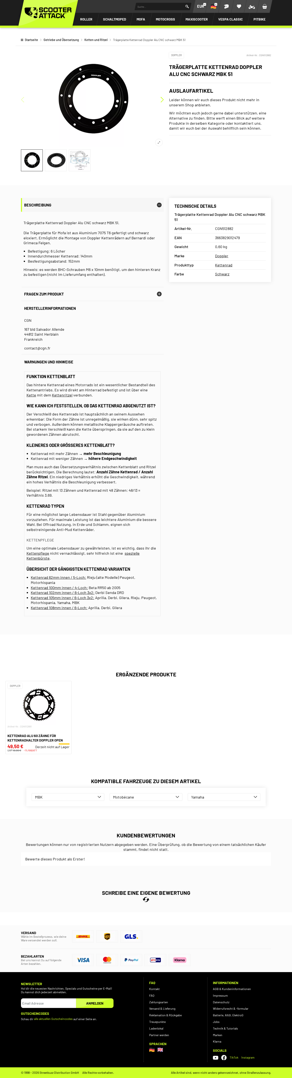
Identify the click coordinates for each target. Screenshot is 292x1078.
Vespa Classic (230, 19)
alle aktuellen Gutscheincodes (53, 1019)
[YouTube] (215, 1057)
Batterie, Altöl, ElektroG (228, 1015)
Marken (217, 1035)
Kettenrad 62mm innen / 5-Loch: (58, 577)
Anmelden (94, 1003)
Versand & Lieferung (162, 1008)
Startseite (31, 40)
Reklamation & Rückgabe (165, 1015)
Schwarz (222, 274)
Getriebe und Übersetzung (61, 40)
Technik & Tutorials (225, 1028)
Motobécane (123, 797)
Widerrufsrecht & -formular (230, 1008)
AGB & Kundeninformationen (232, 989)
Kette (31, 395)
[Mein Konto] (226, 6)
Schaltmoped (114, 19)
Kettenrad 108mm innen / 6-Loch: (59, 607)
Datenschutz (221, 1002)
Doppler (176, 55)
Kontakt (154, 989)
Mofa (141, 19)
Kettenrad (223, 265)
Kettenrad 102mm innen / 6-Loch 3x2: (62, 592)
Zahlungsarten (158, 1002)
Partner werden (159, 1035)
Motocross (165, 19)
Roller (86, 19)
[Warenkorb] (264, 6)
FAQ (151, 995)
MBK (39, 797)
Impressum (220, 995)
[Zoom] (159, 142)
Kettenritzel (62, 395)
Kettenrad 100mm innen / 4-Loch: (59, 587)
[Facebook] (224, 1057)
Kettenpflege (38, 553)
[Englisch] (160, 1049)
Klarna (217, 1041)
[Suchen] (187, 6)
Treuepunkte (157, 1022)
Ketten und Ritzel (96, 40)
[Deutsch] (152, 1049)
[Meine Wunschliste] (239, 6)
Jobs (216, 1022)
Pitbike (259, 19)
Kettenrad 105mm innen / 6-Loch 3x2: (62, 597)
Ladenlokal (156, 1028)
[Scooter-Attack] (48, 13)
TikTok (234, 1057)
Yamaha (197, 797)
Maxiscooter (197, 19)
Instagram (248, 1057)
